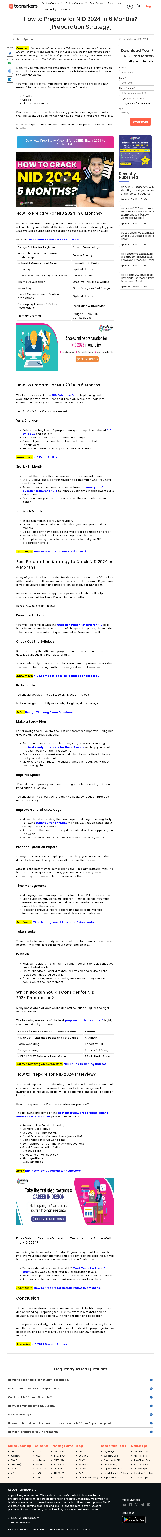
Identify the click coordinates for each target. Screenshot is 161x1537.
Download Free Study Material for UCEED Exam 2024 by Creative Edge (65, 142)
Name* (123, 67)
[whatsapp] (10, 63)
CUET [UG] (16, 1464)
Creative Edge (111, 1464)
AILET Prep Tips (141, 1455)
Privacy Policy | (40, 1529)
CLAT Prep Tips (141, 1451)
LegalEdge (109, 1451)
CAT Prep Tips (141, 1477)
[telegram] (10, 72)
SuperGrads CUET (113, 1468)
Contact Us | (73, 1529)
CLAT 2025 (59, 1451)
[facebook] (10, 55)
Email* (122, 78)
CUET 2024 (59, 1460)
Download (140, 122)
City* (122, 108)
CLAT (13, 1451)
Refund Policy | (57, 1529)
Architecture (85, 1464)
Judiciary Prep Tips (143, 1473)
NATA (13, 1468)
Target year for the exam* (132, 98)
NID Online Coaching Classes (85, 1064)
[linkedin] (10, 80)
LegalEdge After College (116, 1473)
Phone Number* (127, 88)
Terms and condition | (18, 1529)
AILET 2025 (59, 1473)
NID (12, 1473)
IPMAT (14, 1460)
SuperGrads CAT (112, 1477)
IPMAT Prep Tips (142, 1460)
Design (82, 1468)
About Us (87, 1529)
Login (149, 6)
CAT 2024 (59, 1477)
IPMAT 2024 (59, 1455)
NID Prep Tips (140, 1468)
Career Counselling (89, 1477)
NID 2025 (58, 1468)
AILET (38, 1455)
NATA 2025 (59, 1464)
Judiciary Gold (111, 1455)
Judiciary (15, 1455)
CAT (13, 1477)
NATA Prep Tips (141, 1464)
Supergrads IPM (112, 1460)
